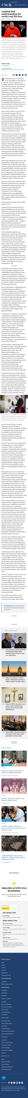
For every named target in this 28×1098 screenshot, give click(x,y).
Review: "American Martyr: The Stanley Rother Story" (12, 799)
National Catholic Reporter (3, 1078)
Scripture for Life (6, 975)
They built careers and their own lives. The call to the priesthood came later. (16, 734)
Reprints (3, 1053)
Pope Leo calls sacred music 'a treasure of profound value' (12, 772)
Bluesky (9, 1083)
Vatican (8, 19)
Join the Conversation (6, 68)
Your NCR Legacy (5, 1012)
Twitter (12, 1083)
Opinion (3, 970)
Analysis (14, 19)
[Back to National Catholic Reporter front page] (7, 5)
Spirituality (4, 972)
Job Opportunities (6, 1045)
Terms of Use (13, 1087)
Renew (19, 4)
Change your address (7, 1050)
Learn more (21, 69)
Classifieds (4, 990)
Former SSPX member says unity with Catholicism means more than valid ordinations (15, 707)
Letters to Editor (5, 1047)
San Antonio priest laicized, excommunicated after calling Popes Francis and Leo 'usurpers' (16, 652)
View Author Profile (5, 65)
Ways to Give (4, 1009)
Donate (16, 4)
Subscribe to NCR (5, 1021)
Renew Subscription (6, 1023)
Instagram (19, 1083)
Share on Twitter (20, 75)
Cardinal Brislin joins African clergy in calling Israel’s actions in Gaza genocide (13, 857)
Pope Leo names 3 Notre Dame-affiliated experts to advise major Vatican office (15, 679)
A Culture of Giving (6, 1007)
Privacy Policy (5, 1064)
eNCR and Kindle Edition (7, 1031)
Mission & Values (5, 1061)
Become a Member (6, 1004)
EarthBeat (4, 981)
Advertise (3, 995)
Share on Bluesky (14, 75)
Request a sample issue (7, 1033)
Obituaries (4, 993)
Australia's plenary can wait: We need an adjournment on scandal (14, 607)
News (2, 19)
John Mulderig (5, 803)
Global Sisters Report (7, 984)
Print (26, 75)
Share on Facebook (17, 75)
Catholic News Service (12, 775)
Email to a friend (23, 75)
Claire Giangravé (5, 862)
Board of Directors (6, 1069)
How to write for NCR (7, 1042)
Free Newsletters (5, 1028)
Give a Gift (4, 1026)
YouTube (17, 1083)
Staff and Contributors (7, 1067)
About (3, 1059)
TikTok (22, 1083)
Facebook (14, 1083)
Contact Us (4, 1040)
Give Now (3, 1001)
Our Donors (4, 1014)
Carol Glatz (4, 775)
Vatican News (7, 764)
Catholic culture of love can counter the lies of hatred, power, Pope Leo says (13, 828)
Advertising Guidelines (5, 1087)
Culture (3, 795)
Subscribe (24, 4)
